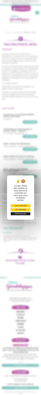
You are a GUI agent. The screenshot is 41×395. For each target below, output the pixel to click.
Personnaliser (20, 213)
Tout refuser (20, 209)
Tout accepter (20, 205)
